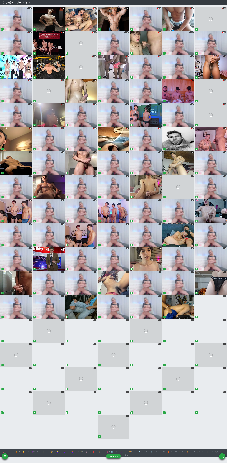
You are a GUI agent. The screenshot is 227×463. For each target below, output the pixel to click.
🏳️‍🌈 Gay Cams (124, 452)
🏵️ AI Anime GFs (172, 452)
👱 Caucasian (26, 452)
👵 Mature (46, 452)
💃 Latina (18, 452)
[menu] (5, 456)
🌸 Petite (88, 452)
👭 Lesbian (102, 452)
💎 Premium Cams (144, 452)
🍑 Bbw (82, 452)
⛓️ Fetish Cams (155, 452)
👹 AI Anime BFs (191, 452)
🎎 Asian (5, 452)
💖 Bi (108, 452)
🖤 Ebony (11, 452)
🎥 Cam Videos (201, 452)
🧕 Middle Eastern (36, 452)
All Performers (121, 455)
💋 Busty (95, 452)
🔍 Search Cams (219, 452)
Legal (127, 455)
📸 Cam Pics (210, 452)
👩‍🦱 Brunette (67, 452)
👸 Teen (53, 452)
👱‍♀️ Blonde (59, 452)
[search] (222, 456)
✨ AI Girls (163, 452)
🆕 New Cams (115, 452)
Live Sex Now (113, 456)
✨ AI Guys (182, 452)
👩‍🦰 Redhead (75, 452)
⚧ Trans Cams (133, 452)
